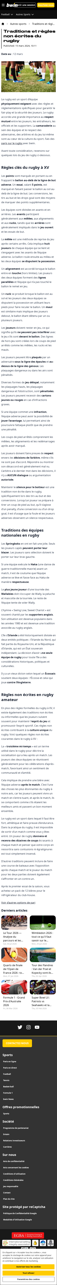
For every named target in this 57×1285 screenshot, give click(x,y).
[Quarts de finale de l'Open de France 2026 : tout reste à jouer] (14, 955)
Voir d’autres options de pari (18, 902)
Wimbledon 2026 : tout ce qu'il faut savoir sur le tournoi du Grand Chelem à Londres (42, 936)
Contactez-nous (17, 1043)
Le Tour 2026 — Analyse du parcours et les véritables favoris (13, 936)
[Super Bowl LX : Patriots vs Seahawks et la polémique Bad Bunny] (43, 987)
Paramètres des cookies (28, 1279)
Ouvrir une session (25, 4)
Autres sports (18, 24)
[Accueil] (2, 23)
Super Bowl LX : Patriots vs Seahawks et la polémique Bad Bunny (41, 1001)
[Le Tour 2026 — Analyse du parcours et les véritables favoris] (14, 923)
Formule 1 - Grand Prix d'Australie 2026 (14, 1001)
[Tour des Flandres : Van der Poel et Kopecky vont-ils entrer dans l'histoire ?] (43, 955)
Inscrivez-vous (46, 4)
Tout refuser (28, 1273)
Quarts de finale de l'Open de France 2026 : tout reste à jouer (14, 969)
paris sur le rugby (12, 143)
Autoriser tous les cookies (28, 1266)
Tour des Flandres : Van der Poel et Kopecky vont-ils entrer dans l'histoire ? (42, 969)
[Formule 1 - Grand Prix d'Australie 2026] (14, 987)
